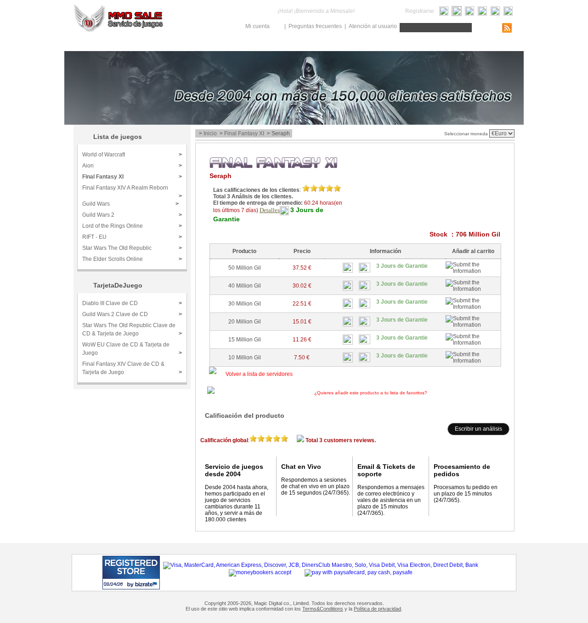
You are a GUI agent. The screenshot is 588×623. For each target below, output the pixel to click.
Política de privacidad (377, 608)
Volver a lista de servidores (259, 374)
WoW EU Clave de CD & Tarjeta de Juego (132, 348)
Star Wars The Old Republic (132, 248)
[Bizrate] (135, 584)
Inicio (210, 133)
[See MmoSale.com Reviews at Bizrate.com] (131, 572)
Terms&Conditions (322, 608)
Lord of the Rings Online (132, 226)
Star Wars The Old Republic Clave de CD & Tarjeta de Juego (132, 329)
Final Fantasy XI (132, 176)
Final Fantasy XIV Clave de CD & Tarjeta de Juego (132, 368)
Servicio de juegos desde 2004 (234, 470)
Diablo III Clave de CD (132, 303)
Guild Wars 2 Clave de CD (132, 314)
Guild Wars (130, 204)
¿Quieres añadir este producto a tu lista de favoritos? (401, 392)
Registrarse (419, 11)
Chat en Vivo (301, 466)
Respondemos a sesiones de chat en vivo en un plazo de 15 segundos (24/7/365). (315, 486)
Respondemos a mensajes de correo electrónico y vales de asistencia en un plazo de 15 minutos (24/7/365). (390, 500)
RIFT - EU (132, 237)
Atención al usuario (373, 26)
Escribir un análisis (478, 429)
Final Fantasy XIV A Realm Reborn (132, 191)
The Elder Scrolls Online (132, 259)
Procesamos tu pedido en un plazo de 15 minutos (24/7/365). (466, 493)
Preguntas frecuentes (315, 26)
